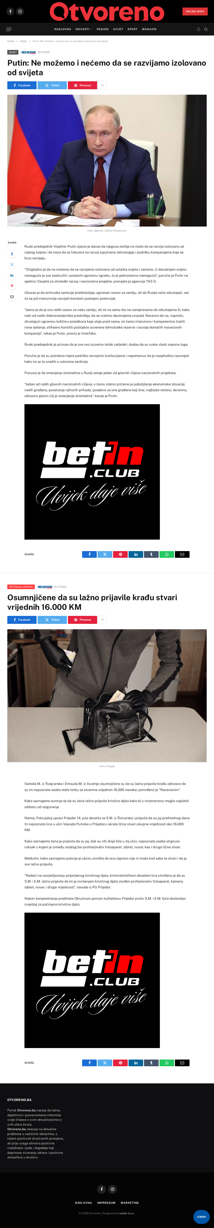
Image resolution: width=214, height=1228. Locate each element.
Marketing (130, 1202)
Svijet (118, 29)
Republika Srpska (21, 587)
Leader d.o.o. (126, 1213)
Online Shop (195, 11)
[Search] (205, 29)
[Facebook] (12, 254)
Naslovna (62, 29)
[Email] (12, 296)
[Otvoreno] (107, 11)
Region (103, 29)
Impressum (106, 1202)
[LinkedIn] (12, 275)
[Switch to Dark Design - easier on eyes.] (198, 29)
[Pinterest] (12, 286)
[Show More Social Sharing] (102, 85)
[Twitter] (12, 264)
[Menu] (9, 29)
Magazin (149, 29)
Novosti (83, 29)
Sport (132, 29)
